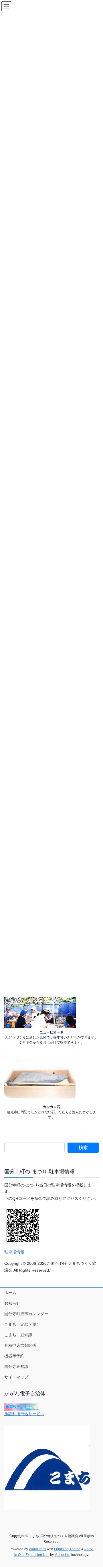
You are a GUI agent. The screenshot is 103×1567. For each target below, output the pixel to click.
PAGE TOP (95, 1515)
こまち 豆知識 (18, 1335)
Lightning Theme (67, 1549)
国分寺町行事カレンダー (26, 1313)
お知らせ (12, 1303)
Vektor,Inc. (62, 1555)
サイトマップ (16, 1377)
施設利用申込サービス (24, 1413)
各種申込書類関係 (20, 1345)
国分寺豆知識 (16, 1366)
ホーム (10, 1292)
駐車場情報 (14, 1252)
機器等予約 (14, 1356)
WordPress (37, 1549)
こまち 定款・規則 (22, 1324)
